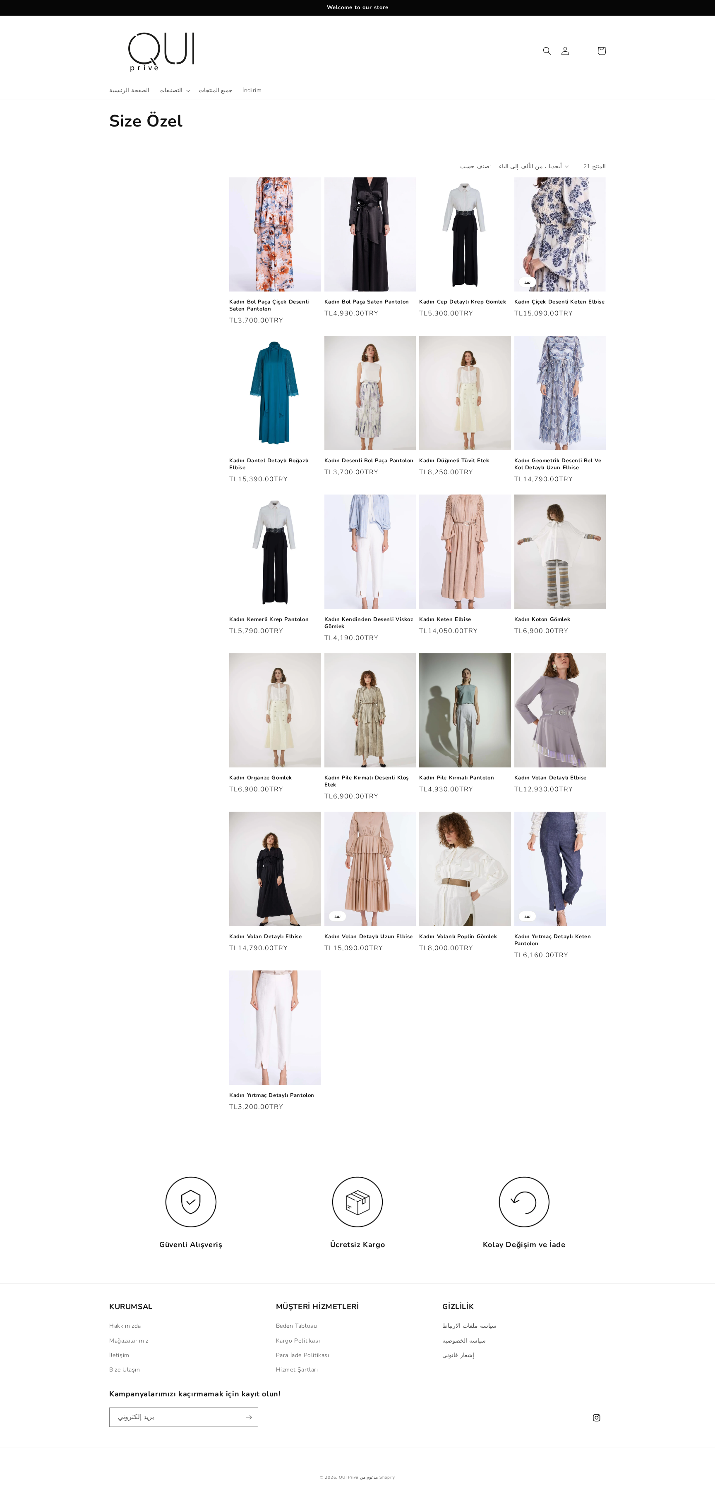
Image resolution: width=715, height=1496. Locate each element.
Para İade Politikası (302, 1355)
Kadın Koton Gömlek (542, 619)
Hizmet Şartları (297, 1370)
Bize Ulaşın (124, 1370)
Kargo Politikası (298, 1341)
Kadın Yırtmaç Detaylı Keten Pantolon (552, 940)
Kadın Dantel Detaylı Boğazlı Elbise (269, 464)
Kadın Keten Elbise (445, 619)
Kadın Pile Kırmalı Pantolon (456, 777)
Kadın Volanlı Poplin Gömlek (458, 936)
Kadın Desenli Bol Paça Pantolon (369, 460)
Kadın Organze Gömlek (260, 777)
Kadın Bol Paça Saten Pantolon (366, 302)
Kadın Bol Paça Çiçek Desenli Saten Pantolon (269, 306)
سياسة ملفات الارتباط (469, 1326)
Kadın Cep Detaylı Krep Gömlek (462, 302)
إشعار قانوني (458, 1355)
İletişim (119, 1355)
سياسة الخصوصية (464, 1341)
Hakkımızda (125, 1326)
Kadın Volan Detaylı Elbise (550, 777)
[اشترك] (249, 1417)
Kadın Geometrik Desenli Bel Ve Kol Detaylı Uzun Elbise (558, 464)
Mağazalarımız (129, 1341)
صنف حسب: (475, 166)
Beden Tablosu (296, 1326)
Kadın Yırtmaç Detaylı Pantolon (271, 1095)
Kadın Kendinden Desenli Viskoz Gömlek (368, 623)
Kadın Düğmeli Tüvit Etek (454, 460)
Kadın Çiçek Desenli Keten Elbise (559, 302)
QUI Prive (348, 1477)
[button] (174, 90)
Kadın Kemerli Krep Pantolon (269, 619)
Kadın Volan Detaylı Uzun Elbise (368, 936)
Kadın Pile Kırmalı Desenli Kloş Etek (366, 781)
